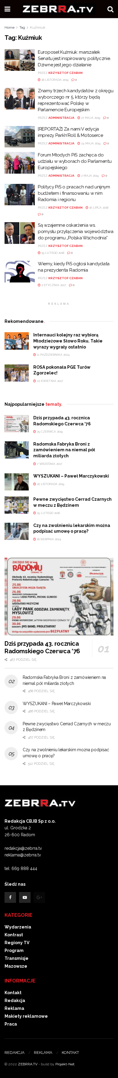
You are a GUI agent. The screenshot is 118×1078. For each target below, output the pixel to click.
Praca (11, 1024)
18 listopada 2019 (54, 79)
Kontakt (13, 992)
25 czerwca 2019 (49, 431)
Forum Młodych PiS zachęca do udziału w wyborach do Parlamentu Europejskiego (74, 161)
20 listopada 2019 (50, 484)
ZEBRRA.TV (28, 1064)
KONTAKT (70, 1052)
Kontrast (14, 934)
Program (14, 950)
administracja (61, 117)
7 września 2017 (49, 463)
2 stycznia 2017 (53, 285)
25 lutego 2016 (48, 513)
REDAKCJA (15, 1052)
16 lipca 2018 (98, 207)
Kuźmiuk (37, 27)
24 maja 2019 (90, 143)
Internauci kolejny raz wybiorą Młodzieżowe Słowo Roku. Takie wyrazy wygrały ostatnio (68, 341)
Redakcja (15, 1000)
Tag (22, 27)
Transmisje (16, 958)
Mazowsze (16, 966)
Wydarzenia (18, 927)
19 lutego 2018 (52, 252)
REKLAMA (43, 1052)
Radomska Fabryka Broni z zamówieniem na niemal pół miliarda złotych (64, 450)
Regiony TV (17, 942)
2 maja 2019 (89, 175)
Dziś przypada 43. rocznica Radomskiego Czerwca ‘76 (42, 647)
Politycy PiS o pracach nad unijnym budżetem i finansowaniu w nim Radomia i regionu (74, 193)
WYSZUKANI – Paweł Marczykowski (71, 476)
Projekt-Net (64, 1064)
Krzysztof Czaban (65, 72)
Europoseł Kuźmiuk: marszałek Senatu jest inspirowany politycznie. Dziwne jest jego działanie (74, 58)
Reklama (14, 1008)
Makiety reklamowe (26, 1016)
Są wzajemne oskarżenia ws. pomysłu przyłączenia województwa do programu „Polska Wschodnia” (75, 231)
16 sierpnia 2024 (48, 539)
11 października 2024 (53, 354)
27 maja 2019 (90, 117)
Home (10, 27)
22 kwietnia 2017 (49, 381)
